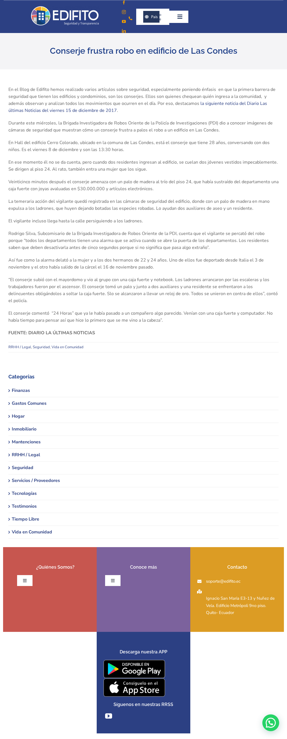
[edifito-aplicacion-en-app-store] (134, 680)
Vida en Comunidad (68, 347)
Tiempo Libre (25, 519)
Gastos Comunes (29, 403)
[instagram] (124, 12)
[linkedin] (124, 31)
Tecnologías (24, 493)
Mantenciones (26, 442)
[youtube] (124, 21)
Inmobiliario (24, 429)
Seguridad (41, 347)
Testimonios (24, 506)
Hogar (18, 416)
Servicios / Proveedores (36, 480)
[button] (270, 722)
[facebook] (124, 2)
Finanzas (21, 390)
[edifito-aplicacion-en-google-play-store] (134, 662)
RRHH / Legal (19, 347)
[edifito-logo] (65, 8)
